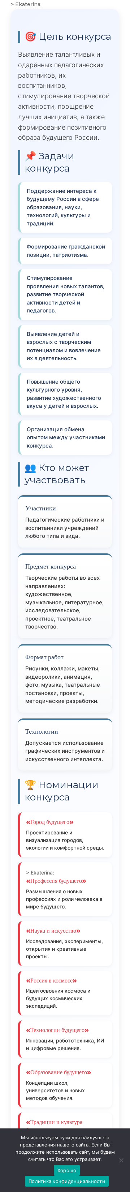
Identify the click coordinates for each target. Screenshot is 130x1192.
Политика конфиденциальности (67, 1181)
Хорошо (67, 1170)
